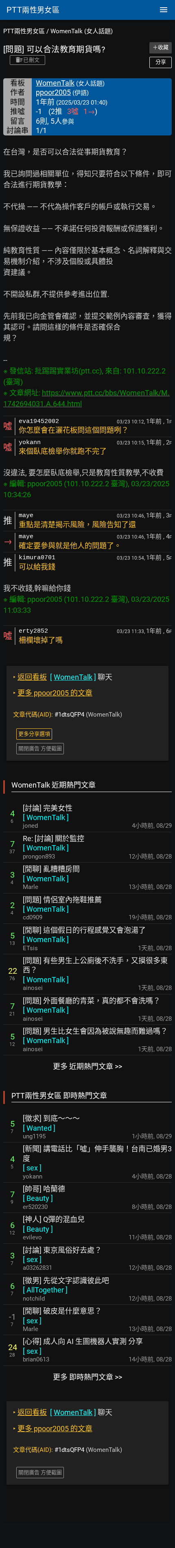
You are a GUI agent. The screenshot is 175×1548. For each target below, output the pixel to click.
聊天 (62, 677)
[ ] (46, 817)
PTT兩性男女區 (24, 31)
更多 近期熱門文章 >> (87, 1066)
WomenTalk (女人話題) (81, 31)
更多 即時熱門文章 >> (87, 1377)
